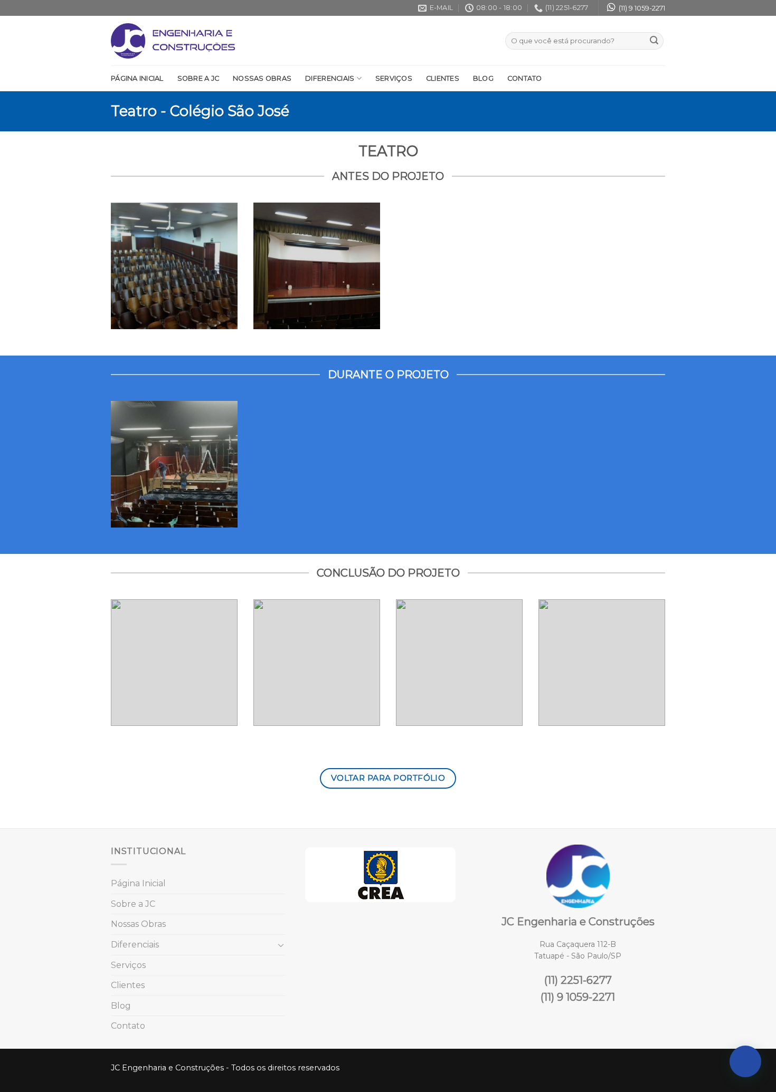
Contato (524, 78)
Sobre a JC (198, 78)
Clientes (442, 78)
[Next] (648, 670)
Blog (483, 78)
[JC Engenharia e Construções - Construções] (173, 41)
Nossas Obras (262, 78)
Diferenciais (329, 78)
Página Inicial (137, 78)
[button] (745, 1061)
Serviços (393, 78)
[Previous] (127, 670)
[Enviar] (654, 41)
